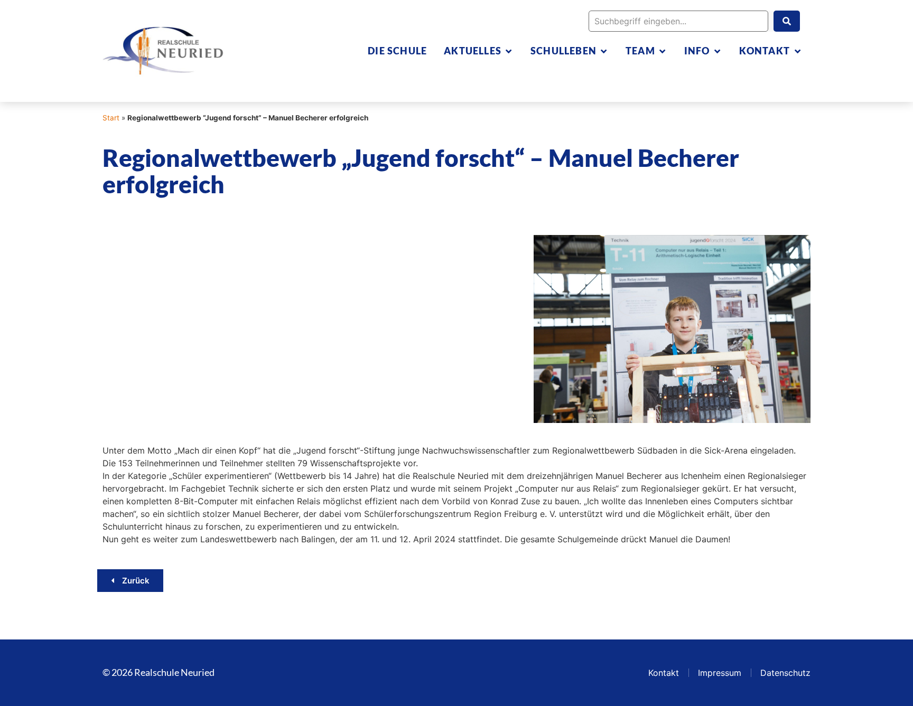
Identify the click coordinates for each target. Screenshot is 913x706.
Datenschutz (785, 672)
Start (111, 118)
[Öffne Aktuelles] (509, 51)
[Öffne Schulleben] (604, 51)
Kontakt (663, 672)
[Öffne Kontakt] (797, 51)
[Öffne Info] (717, 51)
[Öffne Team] (662, 51)
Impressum (719, 672)
